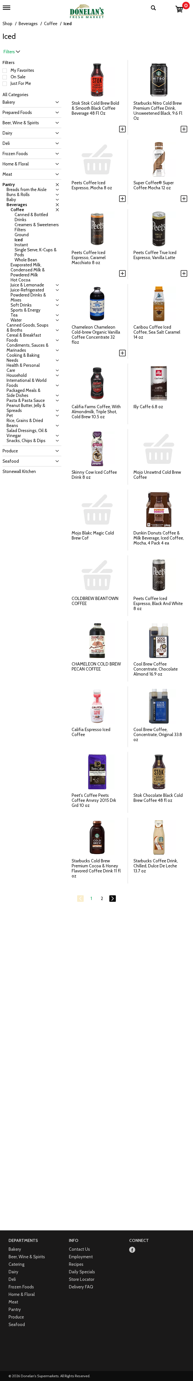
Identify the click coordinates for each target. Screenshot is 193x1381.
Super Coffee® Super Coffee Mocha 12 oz (153, 185)
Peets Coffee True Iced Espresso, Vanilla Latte (154, 255)
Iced (68, 23)
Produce (16, 1316)
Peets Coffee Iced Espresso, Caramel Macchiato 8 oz (89, 257)
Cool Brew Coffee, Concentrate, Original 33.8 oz (157, 734)
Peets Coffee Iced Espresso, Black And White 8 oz (158, 603)
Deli (12, 1279)
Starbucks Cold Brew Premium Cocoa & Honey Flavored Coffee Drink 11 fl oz (96, 868)
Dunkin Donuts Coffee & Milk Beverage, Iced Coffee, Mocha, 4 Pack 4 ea (158, 538)
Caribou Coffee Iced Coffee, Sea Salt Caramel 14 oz (156, 332)
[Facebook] (132, 1250)
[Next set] (112, 898)
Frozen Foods (21, 1286)
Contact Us (79, 1249)
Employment (81, 1256)
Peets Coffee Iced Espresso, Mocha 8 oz (92, 185)
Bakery (15, 1249)
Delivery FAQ (81, 1286)
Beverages (28, 23)
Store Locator (81, 1279)
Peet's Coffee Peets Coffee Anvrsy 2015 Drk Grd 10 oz (94, 800)
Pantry (15, 1309)
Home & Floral (22, 1294)
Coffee (50, 23)
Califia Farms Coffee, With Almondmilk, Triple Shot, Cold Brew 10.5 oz (96, 411)
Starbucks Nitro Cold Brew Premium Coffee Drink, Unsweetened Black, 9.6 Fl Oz (157, 111)
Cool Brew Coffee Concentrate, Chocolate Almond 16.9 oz (155, 669)
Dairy (13, 1271)
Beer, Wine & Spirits (27, 1256)
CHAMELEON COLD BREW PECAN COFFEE (96, 667)
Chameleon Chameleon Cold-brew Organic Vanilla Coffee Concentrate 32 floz (96, 335)
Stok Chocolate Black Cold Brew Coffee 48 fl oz (158, 798)
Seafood (17, 1324)
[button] (56, 102)
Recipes (76, 1264)
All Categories (15, 94)
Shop (7, 23)
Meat (13, 1301)
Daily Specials (82, 1271)
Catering (16, 1264)
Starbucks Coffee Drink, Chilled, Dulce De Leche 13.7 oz (155, 865)
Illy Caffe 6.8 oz (148, 406)
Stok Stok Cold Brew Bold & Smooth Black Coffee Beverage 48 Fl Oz (95, 108)
